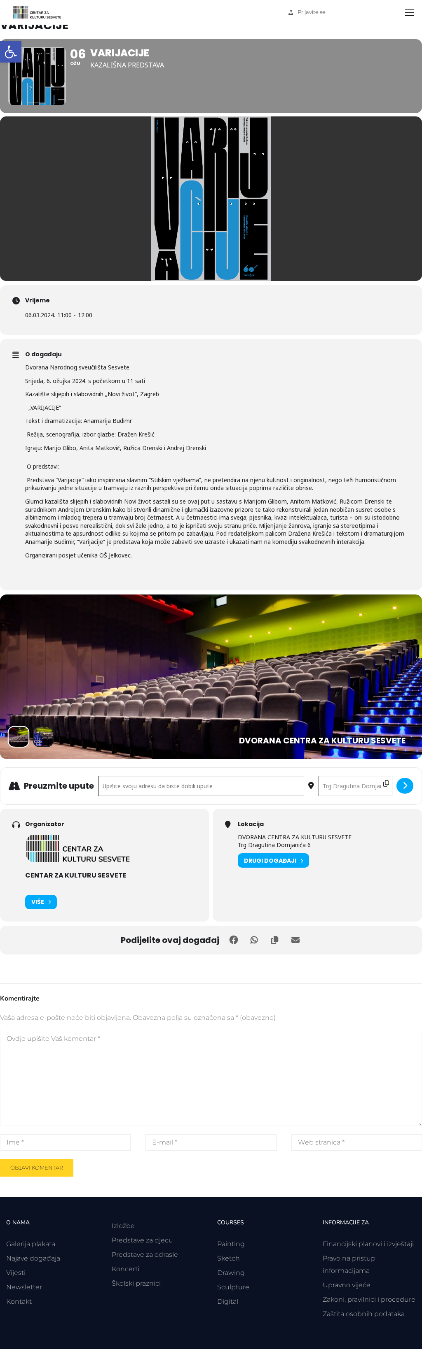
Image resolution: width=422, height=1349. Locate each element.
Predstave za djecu (142, 1240)
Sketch (228, 1258)
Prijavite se (312, 12)
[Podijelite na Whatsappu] (254, 940)
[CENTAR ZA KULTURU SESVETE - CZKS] (41, 12)
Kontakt (19, 1301)
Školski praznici (136, 1283)
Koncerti (125, 1269)
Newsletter (24, 1287)
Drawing (231, 1273)
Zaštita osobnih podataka (364, 1314)
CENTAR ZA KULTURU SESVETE (76, 875)
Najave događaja (33, 1258)
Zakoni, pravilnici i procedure (369, 1299)
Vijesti (16, 1273)
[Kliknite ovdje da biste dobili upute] (404, 786)
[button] (10, 52)
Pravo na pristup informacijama (349, 1264)
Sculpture (233, 1287)
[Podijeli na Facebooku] (233, 940)
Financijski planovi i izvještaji (368, 1244)
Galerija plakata (30, 1244)
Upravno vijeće (346, 1285)
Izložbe (123, 1226)
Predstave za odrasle (145, 1254)
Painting (231, 1244)
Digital (227, 1301)
